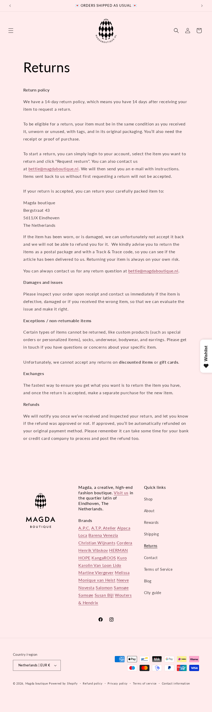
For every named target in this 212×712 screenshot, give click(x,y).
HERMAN (118, 550)
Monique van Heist (96, 579)
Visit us (121, 492)
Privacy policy (118, 683)
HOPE (84, 557)
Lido (117, 565)
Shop (148, 499)
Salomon (104, 587)
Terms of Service (158, 569)
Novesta (86, 587)
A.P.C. (84, 527)
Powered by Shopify (63, 683)
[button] (11, 30)
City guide (152, 592)
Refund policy (92, 683)
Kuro (122, 557)
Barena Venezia (103, 535)
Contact (151, 557)
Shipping (151, 534)
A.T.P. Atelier (103, 527)
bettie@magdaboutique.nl (53, 168)
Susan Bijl (104, 595)
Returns (150, 546)
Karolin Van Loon (95, 565)
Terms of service (145, 683)
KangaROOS (104, 557)
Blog (148, 581)
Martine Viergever (95, 572)
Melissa (122, 572)
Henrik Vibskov (93, 550)
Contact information (176, 683)
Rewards (151, 522)
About (149, 511)
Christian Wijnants (96, 542)
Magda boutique (36, 683)
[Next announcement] (202, 5)
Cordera (124, 542)
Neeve (123, 579)
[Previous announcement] (10, 5)
